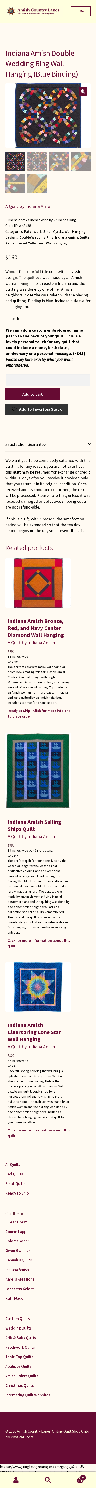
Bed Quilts (14, 1174)
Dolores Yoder (17, 1241)
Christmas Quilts (19, 1385)
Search (48, 1480)
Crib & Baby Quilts (20, 1337)
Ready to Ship (17, 1193)
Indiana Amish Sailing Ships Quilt (34, 825)
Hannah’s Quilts (18, 1260)
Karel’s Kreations (19, 1279)
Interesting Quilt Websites (27, 1395)
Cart (74, 1476)
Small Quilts (53, 231)
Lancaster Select (19, 1288)
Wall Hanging (75, 231)
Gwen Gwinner (17, 1250)
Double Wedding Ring (36, 237)
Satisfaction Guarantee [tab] (25, 444)
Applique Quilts (18, 1366)
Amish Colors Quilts (21, 1375)
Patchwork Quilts (20, 1347)
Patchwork (33, 231)
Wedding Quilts (18, 1328)
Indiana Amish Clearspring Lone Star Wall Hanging (34, 1032)
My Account (16, 1480)
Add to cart (32, 394)
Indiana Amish (66, 237)
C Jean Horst (16, 1222)
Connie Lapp (16, 1231)
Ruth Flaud (14, 1298)
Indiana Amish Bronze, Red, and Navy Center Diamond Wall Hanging (36, 628)
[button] (83, 91)
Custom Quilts (17, 1318)
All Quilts (12, 1164)
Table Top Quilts (19, 1356)
